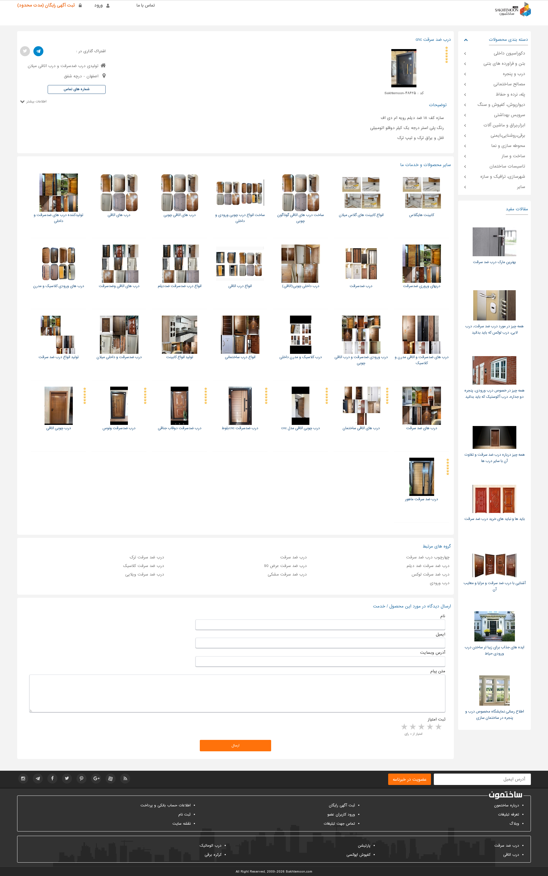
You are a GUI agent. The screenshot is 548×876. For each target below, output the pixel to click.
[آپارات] (111, 779)
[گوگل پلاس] (96, 779)
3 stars (421, 727)
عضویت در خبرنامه (409, 779)
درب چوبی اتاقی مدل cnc (300, 428)
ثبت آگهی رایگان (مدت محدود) (46, 5)
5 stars (404, 727)
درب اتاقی (511, 854)
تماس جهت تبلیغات (339, 823)
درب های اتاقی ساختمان (361, 428)
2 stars (429, 727)
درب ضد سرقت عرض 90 (285, 566)
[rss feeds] (125, 779)
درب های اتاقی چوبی (180, 215)
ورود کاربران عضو (341, 814)
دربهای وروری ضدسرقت (421, 286)
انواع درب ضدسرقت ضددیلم (180, 286)
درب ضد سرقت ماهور (421, 499)
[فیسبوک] (52, 779)
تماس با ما (145, 5)
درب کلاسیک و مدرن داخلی (300, 357)
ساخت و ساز (513, 156)
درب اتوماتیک (210, 845)
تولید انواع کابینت (179, 357)
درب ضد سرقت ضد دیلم (428, 566)
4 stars (412, 727)
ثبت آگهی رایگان (342, 805)
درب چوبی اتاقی (58, 428)
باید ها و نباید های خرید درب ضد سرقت (494, 519)
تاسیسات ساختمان (507, 166)
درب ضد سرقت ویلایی (144, 574)
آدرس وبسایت (432, 652)
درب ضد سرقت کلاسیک (143, 566)
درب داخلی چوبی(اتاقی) (300, 286)
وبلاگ (514, 823)
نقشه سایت (181, 823)
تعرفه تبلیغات (508, 814)
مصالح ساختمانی (509, 84)
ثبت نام (184, 814)
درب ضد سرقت (293, 557)
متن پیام (437, 671)
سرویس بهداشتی (509, 115)
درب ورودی (440, 583)
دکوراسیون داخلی (509, 53)
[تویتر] (25, 51)
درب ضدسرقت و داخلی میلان (119, 357)
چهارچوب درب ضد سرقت (428, 557)
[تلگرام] (38, 51)
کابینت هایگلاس (421, 215)
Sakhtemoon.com (299, 871)
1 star (438, 727)
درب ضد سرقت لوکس (431, 574)
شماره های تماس (77, 89)
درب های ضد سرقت (421, 428)
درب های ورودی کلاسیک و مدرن (58, 286)
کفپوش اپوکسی (358, 854)
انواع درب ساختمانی (240, 357)
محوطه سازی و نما (508, 145)
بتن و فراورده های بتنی (504, 63)
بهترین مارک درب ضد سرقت (494, 262)
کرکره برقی (213, 854)
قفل (441, 138)
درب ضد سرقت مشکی (287, 574)
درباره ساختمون (506, 805)
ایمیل (440, 634)
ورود (98, 5)
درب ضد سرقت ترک (147, 557)
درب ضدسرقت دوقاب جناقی (180, 428)
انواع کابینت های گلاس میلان (361, 215)
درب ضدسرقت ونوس (119, 428)
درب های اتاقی (119, 215)
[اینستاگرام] (23, 779)
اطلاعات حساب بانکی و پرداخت (165, 805)
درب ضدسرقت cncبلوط (240, 428)
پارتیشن (364, 845)
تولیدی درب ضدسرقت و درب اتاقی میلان (63, 66)
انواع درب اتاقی (240, 286)
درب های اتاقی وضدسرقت (119, 286)
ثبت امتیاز (436, 719)
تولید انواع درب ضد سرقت (59, 357)
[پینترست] (81, 779)
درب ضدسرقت (361, 286)
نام (442, 616)
